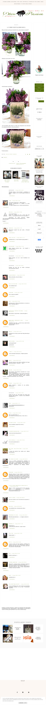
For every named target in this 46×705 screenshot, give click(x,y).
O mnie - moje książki (39, 90)
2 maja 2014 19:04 (18, 292)
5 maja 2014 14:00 (16, 575)
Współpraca (17, 3)
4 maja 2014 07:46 (14, 486)
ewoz (10, 575)
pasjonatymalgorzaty (14, 584)
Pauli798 (11, 533)
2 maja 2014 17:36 (20, 246)
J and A (10, 351)
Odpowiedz (12, 195)
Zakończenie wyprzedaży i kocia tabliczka (25, 181)
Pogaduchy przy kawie (34, 1)
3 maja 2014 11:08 (19, 392)
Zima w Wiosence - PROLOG (38, 638)
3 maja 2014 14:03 (21, 422)
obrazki (5, 157)
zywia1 (10, 383)
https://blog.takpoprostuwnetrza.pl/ (18, 485)
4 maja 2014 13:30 (18, 533)
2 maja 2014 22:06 (20, 341)
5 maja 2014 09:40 (22, 562)
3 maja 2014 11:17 (16, 403)
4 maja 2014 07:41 (18, 472)
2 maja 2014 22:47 (17, 360)
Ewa (10, 301)
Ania (10, 403)
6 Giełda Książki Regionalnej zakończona (39, 171)
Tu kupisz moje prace (26, 3)
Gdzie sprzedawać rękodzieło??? (21, 164)
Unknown (11, 292)
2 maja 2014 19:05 (16, 301)
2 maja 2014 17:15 (20, 237)
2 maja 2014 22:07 (18, 351)
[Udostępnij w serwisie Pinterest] (29, 154)
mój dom (20, 1)
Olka (10, 200)
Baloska (11, 506)
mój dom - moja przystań (15, 448)
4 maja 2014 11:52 (19, 523)
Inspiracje (25, 1)
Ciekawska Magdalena (14, 431)
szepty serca (12, 497)
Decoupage (13, 1)
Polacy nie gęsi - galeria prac (38, 628)
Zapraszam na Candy (18, 628)
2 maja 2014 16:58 (19, 190)
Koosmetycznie (12, 422)
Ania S (10, 360)
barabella (11, 523)
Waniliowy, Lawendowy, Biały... (16, 320)
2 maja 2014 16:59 (16, 200)
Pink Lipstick (12, 237)
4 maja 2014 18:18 (16, 553)
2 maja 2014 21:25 (17, 331)
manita (10, 331)
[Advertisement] (40, 41)
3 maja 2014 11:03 (17, 383)
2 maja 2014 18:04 (19, 265)
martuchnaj (12, 341)
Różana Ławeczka (13, 562)
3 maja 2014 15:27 (25, 431)
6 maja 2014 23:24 (25, 584)
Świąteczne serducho (18, 638)
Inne (42, 1)
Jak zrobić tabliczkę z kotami (7, 181)
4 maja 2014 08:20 (20, 497)
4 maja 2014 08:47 (18, 506)
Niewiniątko (12, 163)
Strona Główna (6, 1)
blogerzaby (11, 246)
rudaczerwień (12, 275)
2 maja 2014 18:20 (21, 275)
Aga (10, 553)
